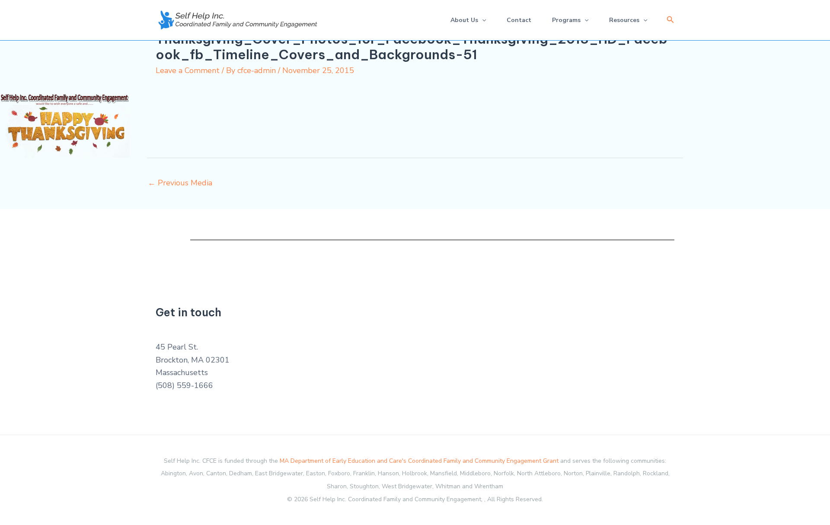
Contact (519, 20)
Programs (566, 20)
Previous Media (180, 183)
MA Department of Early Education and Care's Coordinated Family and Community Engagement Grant (419, 461)
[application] (482, 20)
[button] (670, 20)
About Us (464, 20)
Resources (624, 20)
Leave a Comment (188, 70)
